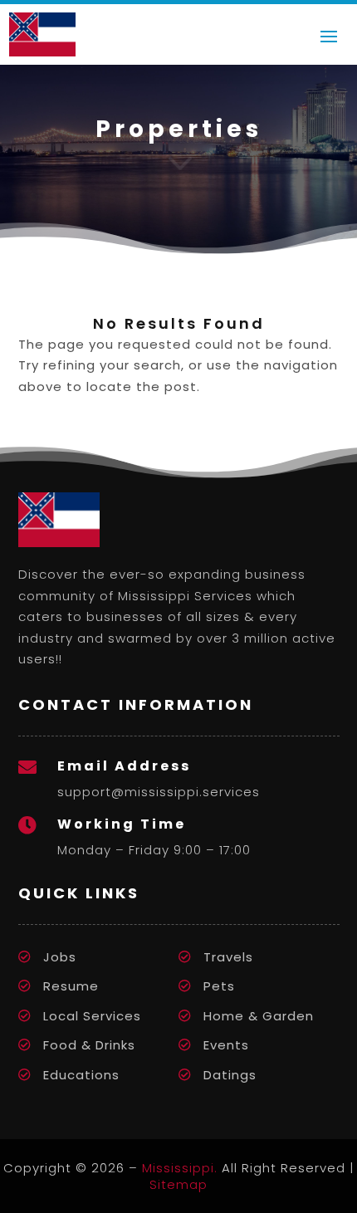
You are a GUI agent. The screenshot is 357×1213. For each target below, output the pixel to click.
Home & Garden (258, 1016)
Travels (228, 957)
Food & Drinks (89, 1045)
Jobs (59, 957)
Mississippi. (180, 1167)
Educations (81, 1074)
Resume (71, 986)
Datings (230, 1074)
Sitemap (178, 1184)
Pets (219, 986)
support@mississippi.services (158, 791)
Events (226, 1045)
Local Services (92, 1016)
